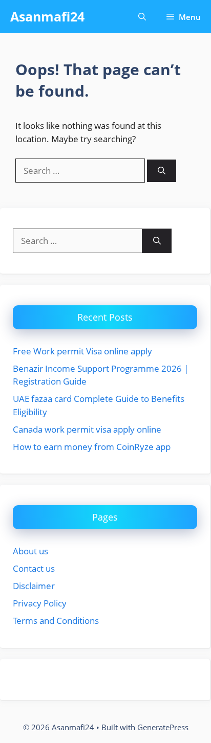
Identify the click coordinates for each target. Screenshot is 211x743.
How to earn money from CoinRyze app (92, 447)
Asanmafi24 (47, 16)
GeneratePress (162, 727)
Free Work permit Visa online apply (82, 351)
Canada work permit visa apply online (87, 429)
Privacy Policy (40, 603)
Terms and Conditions (56, 620)
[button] (142, 17)
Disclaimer (34, 586)
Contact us (34, 568)
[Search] (161, 171)
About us (30, 551)
